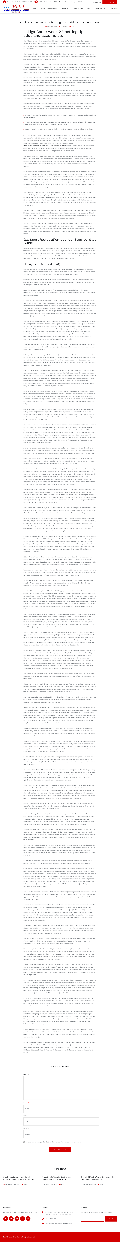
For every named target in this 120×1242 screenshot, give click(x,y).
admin (65, 26)
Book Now (111, 2)
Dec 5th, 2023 (52, 26)
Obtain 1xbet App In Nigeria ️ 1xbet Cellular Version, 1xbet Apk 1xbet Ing (18, 1178)
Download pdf (100, 9)
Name (26, 1103)
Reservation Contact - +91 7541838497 (19, 2)
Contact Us (113, 9)
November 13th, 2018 (12, 1184)
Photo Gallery (78, 9)
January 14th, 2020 (50, 1184)
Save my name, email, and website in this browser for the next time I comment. (53, 1142)
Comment (26, 1074)
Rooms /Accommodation (49, 9)
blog (73, 26)
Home (34, 9)
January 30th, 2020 (89, 1184)
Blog (88, 9)
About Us (65, 9)
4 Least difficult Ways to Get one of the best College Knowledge (97, 1178)
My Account (97, 2)
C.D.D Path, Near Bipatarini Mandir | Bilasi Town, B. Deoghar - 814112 (60, 2)
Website (26, 1128)
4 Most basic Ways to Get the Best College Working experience (56, 1178)
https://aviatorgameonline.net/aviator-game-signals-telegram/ (45, 146)
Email (25, 1116)
